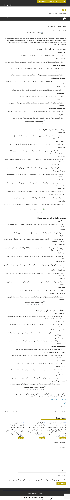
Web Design (62, 406)
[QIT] (64, 18)
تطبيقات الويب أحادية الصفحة (13, 411)
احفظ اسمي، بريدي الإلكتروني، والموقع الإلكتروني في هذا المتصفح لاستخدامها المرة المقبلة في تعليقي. (37, 480)
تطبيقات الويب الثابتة (58, 411)
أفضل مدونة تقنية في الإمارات (58, 399)
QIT (64, 10)
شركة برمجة (63, 403)
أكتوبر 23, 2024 (61, 425)
